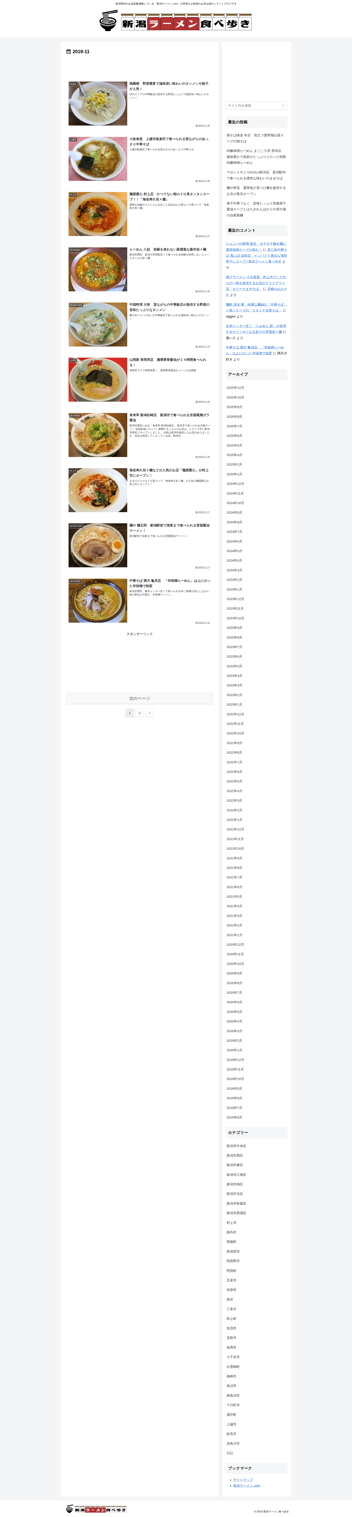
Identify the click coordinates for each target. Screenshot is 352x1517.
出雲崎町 (233, 1367)
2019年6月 (234, 1117)
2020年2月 (234, 1040)
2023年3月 (234, 685)
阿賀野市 (233, 1261)
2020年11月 (235, 954)
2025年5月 (234, 445)
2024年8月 (234, 522)
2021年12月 (235, 829)
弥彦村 (231, 1290)
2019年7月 (234, 1108)
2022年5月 (234, 781)
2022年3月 (234, 800)
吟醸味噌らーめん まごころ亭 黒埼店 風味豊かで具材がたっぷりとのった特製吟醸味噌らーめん (256, 157)
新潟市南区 (235, 1184)
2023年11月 (235, 608)
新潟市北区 (235, 1194)
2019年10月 (235, 1079)
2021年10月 (235, 848)
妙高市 (231, 1434)
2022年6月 (234, 772)
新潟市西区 (235, 1155)
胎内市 (231, 1232)
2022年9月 (234, 743)
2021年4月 (234, 906)
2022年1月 (234, 820)
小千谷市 (233, 1357)
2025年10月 (235, 397)
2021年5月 (234, 896)
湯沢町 (231, 1414)
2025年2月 (234, 464)
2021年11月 (235, 839)
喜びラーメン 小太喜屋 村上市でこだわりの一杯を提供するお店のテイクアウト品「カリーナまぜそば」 (256, 283)
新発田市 (233, 1251)
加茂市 (231, 1328)
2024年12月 (235, 484)
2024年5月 (234, 551)
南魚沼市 (233, 1395)
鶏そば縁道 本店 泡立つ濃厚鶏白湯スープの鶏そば (255, 138)
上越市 (231, 1424)
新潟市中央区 (236, 1146)
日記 (230, 1453)
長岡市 (231, 1347)
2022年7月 (234, 762)
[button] (283, 105)
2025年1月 (234, 474)
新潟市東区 (235, 1165)
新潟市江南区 (236, 1175)
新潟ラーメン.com (246, 1485)
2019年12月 (235, 1060)
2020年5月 (234, 1012)
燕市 (230, 1299)
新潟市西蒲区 (236, 1213)
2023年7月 (234, 647)
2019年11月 (235, 1069)
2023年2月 (234, 695)
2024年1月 (234, 589)
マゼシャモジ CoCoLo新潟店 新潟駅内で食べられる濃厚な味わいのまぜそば (256, 175)
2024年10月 (235, 503)
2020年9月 (234, 973)
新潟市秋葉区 (236, 1203)
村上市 (231, 1223)
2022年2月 (234, 810)
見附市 (231, 1338)
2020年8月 (234, 983)
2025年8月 (234, 417)
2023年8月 (234, 637)
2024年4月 (234, 560)
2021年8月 (234, 868)
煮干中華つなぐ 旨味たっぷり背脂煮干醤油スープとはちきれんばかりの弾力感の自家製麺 (256, 209)
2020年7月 (234, 992)
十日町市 (233, 1405)
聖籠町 (231, 1242)
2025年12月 (235, 388)
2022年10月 (235, 733)
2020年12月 (235, 944)
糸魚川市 (233, 1443)
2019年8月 (234, 1098)
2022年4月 (234, 791)
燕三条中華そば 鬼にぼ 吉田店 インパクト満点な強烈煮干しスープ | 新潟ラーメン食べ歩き (256, 255)
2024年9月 (234, 512)
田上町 (231, 1319)
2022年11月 (235, 724)
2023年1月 (234, 704)
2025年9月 (234, 407)
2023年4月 (234, 676)
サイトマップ (243, 1480)
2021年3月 (234, 916)
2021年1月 (234, 935)
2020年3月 (234, 1031)
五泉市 (231, 1280)
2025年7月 (234, 426)
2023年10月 (235, 618)
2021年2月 (234, 925)
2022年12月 (235, 714)
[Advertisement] (139, 66)
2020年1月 (234, 1050)
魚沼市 (231, 1386)
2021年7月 (234, 877)
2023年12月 (235, 599)
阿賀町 (231, 1271)
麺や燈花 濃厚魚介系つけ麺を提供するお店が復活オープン (256, 191)
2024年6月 (234, 541)
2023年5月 (234, 666)
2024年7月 (234, 532)
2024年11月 (235, 493)
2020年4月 (234, 1021)
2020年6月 (234, 1002)
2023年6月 (234, 656)
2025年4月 (234, 455)
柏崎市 (231, 1376)
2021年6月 (234, 887)
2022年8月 (234, 752)
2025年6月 (234, 436)
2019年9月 (234, 1088)
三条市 (231, 1309)
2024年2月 (234, 580)
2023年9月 (234, 628)
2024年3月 (234, 570)
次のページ (139, 698)
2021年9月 (234, 858)
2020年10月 (235, 964)
